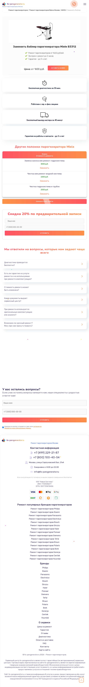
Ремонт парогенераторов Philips (45, 509)
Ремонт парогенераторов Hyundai (45, 559)
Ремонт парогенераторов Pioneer (45, 532)
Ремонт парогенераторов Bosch (45, 522)
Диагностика (45, 637)
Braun (45, 601)
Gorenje (45, 611)
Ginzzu (45, 584)
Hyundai (45, 618)
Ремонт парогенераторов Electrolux (45, 519)
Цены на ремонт (44, 627)
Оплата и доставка (44, 640)
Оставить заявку (58, 68)
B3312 (63, 10)
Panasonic (45, 574)
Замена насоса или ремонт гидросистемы (45, 161)
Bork (45, 608)
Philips (45, 568)
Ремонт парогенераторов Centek (45, 555)
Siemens (45, 594)
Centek (45, 614)
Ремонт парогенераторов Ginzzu (45, 525)
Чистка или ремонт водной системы (44, 174)
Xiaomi (45, 571)
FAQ (44, 643)
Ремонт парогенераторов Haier (45, 529)
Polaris (45, 604)
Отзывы (44, 633)
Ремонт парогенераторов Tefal (45, 539)
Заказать (44, 168)
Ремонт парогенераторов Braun (45, 542)
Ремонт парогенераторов (18, 10)
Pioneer (45, 591)
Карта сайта (44, 650)
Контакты (44, 647)
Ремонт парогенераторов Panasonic (45, 515)
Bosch (45, 581)
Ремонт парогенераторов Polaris (45, 545)
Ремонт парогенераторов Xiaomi (45, 512)
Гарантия (44, 630)
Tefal (45, 598)
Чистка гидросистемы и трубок (45, 186)
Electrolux (45, 578)
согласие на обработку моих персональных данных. (22, 427)
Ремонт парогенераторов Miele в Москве (44, 10)
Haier (45, 588)
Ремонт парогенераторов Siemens (45, 535)
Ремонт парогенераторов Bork (45, 549)
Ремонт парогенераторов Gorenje (45, 552)
